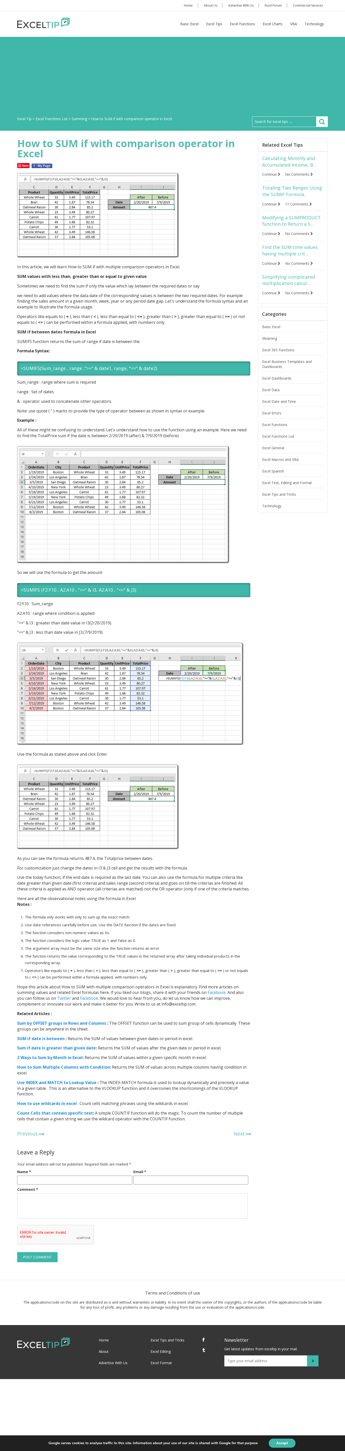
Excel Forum (273, 5)
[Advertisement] (172, 78)
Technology (314, 23)
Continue (270, 174)
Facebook (216, 992)
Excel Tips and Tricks (279, 494)
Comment (27, 1189)
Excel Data (271, 389)
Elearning (269, 338)
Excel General (273, 447)
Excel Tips (214, 23)
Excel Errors (271, 413)
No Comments (297, 174)
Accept (282, 1443)
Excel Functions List (278, 436)
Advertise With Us (241, 5)
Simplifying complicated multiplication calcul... (288, 280)
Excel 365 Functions (278, 350)
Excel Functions (242, 23)
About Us (210, 5)
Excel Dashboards (276, 378)
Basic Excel (189, 23)
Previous (27, 1133)
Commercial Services (308, 5)
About (104, 1351)
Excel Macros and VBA (280, 459)
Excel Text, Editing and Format (287, 482)
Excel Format (161, 1362)
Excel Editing (161, 1351)
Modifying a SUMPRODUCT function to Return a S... (291, 221)
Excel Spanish (273, 471)
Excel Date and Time (279, 401)
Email (139, 1171)
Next (239, 1133)
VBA (293, 23)
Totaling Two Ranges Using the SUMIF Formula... (292, 191)
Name (24, 1171)
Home (188, 5)
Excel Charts (273, 23)
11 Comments (297, 204)
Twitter (63, 998)
